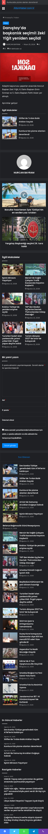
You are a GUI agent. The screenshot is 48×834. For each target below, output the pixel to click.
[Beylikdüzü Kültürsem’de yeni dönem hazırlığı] (10, 586)
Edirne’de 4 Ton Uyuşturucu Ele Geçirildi (30, 662)
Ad (4, 400)
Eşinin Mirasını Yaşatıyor (9, 279)
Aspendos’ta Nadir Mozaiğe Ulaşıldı (28, 650)
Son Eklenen (24, 457)
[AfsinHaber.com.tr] (24, 8)
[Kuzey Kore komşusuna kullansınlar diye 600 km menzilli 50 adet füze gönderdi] (10, 637)
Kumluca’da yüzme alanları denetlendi (22, 2)
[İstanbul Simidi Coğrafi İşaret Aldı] (10, 574)
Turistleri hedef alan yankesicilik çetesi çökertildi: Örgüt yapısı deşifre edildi (12, 340)
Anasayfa (8, 17)
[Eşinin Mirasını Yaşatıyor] (12, 269)
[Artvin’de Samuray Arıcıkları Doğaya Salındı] (10, 506)
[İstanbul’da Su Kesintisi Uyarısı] (10, 688)
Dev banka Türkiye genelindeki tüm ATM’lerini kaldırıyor (32, 468)
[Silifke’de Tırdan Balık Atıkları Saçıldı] (9, 121)
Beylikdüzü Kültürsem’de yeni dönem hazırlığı (31, 583)
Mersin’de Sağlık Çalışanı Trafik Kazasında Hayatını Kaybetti (34, 282)
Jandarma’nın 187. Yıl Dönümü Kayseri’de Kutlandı (29, 699)
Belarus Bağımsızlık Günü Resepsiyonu (21, 525)
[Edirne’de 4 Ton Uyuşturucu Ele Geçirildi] (10, 665)
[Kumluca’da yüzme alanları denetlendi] (9, 134)
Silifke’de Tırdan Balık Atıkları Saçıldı (29, 479)
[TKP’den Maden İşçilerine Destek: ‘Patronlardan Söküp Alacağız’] (35, 298)
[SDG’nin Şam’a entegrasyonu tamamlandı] (10, 625)
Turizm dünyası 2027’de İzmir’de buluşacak (33, 338)
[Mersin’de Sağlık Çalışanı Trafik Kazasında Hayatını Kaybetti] (35, 269)
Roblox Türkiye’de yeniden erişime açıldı (10, 309)
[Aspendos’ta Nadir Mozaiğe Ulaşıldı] (10, 653)
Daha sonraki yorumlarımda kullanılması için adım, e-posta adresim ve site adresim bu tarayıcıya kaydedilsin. (22, 434)
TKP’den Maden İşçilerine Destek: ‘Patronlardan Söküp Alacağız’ (35, 311)
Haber (16, 17)
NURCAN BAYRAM (13, 44)
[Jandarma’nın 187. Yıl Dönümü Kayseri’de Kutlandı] (10, 700)
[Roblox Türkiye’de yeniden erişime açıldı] (12, 298)
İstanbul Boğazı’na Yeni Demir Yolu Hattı (30, 674)
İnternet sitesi (8, 420)
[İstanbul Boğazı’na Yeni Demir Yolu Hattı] (10, 677)
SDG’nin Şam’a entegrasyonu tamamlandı (26, 624)
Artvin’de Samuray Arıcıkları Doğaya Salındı (31, 503)
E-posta (6, 410)
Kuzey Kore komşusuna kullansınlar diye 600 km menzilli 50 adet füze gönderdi (31, 637)
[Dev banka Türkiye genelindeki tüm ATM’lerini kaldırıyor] (10, 469)
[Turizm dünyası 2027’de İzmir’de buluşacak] (35, 327)
